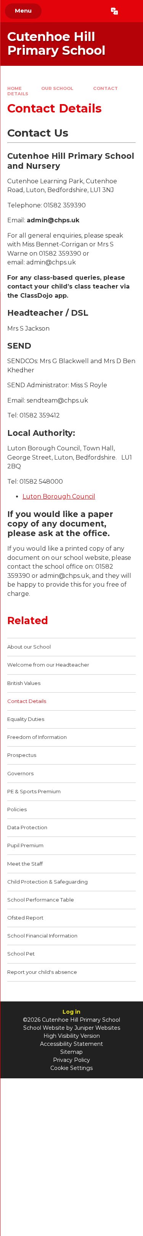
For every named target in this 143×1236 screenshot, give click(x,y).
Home (14, 88)
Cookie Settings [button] (71, 1068)
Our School (57, 88)
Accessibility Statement (71, 1043)
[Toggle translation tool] (114, 11)
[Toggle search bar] (130, 11)
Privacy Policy (71, 1060)
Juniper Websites (97, 1027)
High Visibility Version (71, 1035)
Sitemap (71, 1051)
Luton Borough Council (58, 496)
